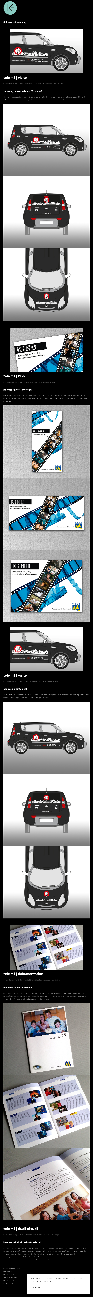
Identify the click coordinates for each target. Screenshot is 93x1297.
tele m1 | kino (14, 377)
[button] (88, 8)
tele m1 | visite (15, 78)
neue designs (58, 84)
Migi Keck (18, 84)
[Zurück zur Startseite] (10, 8)
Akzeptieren (37, 1287)
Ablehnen (50, 1287)
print (53, 382)
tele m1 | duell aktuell (20, 1229)
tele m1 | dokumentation (23, 974)
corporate (50, 84)
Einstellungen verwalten (67, 1287)
